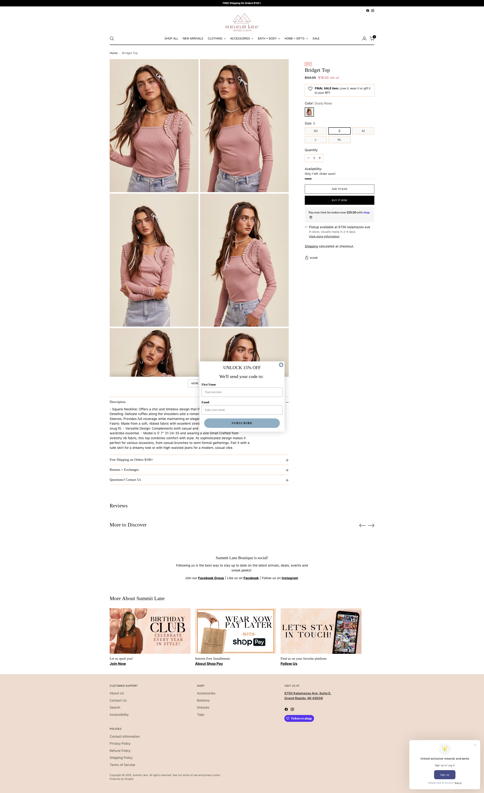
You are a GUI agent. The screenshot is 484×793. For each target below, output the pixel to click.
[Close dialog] (281, 365)
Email (205, 402)
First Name (209, 384)
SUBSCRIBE (242, 423)
